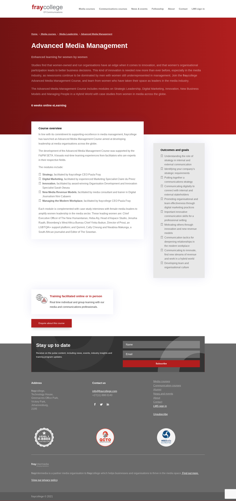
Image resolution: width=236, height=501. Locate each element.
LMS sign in (198, 9)
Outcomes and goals (175, 150)
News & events (139, 9)
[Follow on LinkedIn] (107, 404)
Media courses (87, 9)
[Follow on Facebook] (94, 404)
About (171, 9)
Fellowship (158, 9)
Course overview (50, 128)
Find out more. (190, 473)
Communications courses (113, 9)
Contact (183, 9)
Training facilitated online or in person (76, 296)
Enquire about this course (52, 323)
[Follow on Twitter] (101, 404)
